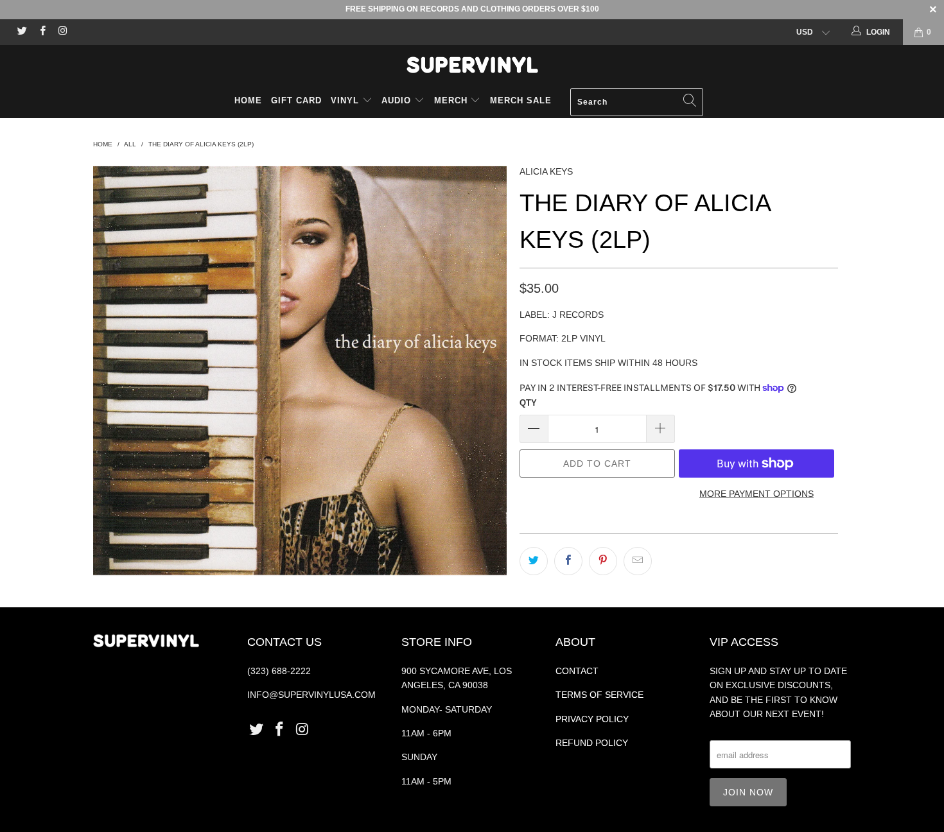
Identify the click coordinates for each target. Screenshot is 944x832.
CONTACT (577, 671)
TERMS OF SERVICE (599, 694)
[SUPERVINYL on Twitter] (21, 32)
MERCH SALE (521, 100)
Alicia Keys (546, 171)
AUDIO (397, 100)
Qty (528, 403)
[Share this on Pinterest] (603, 561)
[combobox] (636, 102)
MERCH (451, 100)
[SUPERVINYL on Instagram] (62, 32)
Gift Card (296, 100)
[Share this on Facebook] (568, 561)
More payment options (756, 494)
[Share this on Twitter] (534, 561)
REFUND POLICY (591, 743)
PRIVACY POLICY (592, 719)
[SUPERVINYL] (472, 65)
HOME (248, 100)
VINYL (346, 100)
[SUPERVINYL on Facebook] (41, 32)
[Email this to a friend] (638, 561)
